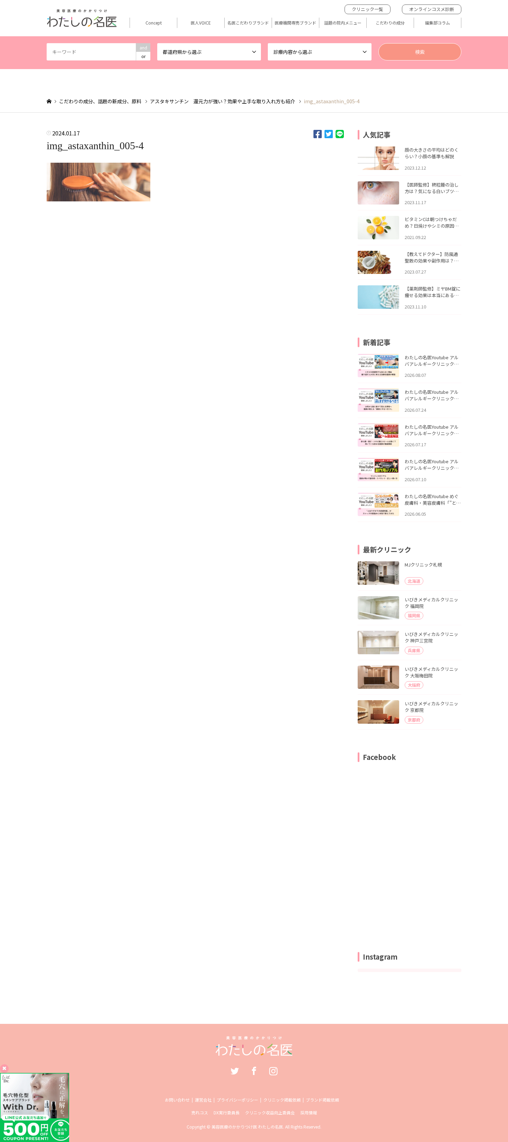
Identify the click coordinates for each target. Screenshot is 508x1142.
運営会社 (203, 1100)
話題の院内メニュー (342, 23)
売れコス (199, 1112)
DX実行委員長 (226, 1112)
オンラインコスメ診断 (431, 9)
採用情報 (308, 1112)
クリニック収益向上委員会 (270, 1112)
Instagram (273, 1071)
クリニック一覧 (367, 9)
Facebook (254, 1071)
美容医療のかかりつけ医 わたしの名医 (247, 1127)
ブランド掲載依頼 (322, 1100)
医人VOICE (201, 23)
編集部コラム (437, 23)
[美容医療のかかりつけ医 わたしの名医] (254, 1052)
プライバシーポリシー (237, 1100)
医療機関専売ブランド (295, 23)
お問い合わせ (177, 1100)
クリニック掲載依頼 (282, 1100)
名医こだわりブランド (248, 23)
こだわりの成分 (390, 23)
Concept (153, 23)
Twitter (235, 1071)
